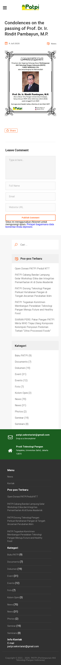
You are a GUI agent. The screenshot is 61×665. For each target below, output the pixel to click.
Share (13, 130)
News (53, 43)
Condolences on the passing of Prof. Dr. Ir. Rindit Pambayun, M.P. (26, 28)
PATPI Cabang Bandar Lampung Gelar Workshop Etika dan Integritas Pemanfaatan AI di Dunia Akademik (34, 278)
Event (18, 374)
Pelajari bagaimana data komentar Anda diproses (29, 225)
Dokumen (20, 368)
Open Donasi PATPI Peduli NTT (32, 268)
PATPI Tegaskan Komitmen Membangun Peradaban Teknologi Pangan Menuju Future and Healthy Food (34, 308)
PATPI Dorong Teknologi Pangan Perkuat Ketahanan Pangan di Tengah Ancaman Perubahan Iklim (33, 292)
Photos (19, 411)
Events (19, 380)
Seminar (19, 417)
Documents (21, 361)
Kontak (10, 483)
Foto (17, 386)
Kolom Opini (21, 392)
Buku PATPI (21, 355)
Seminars (20, 424)
